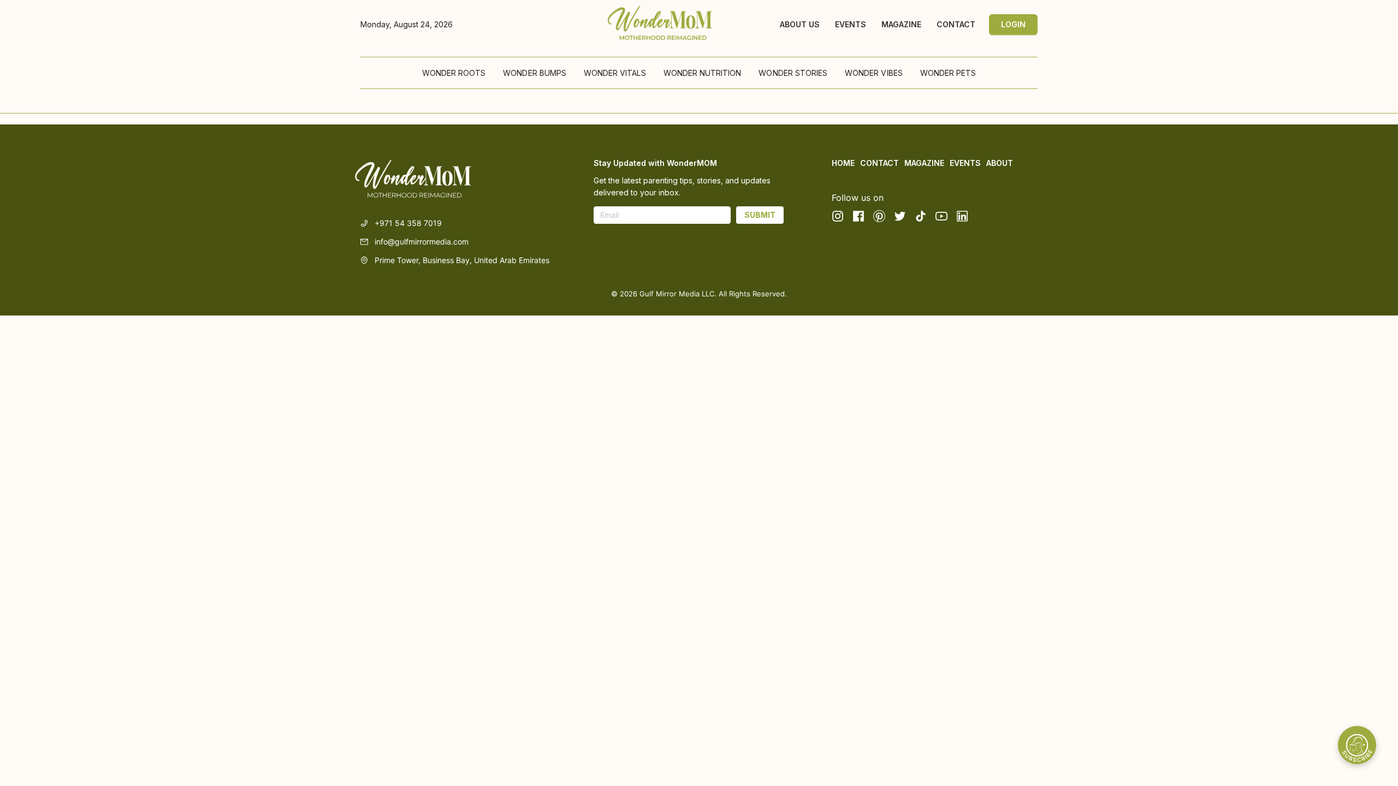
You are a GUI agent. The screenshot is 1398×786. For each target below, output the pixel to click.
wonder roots (454, 73)
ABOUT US (800, 24)
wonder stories (793, 73)
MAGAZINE (901, 24)
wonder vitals (615, 73)
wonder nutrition (703, 73)
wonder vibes (874, 73)
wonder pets (948, 73)
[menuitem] (454, 73)
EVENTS (850, 24)
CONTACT (956, 24)
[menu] (699, 72)
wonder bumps (534, 73)
